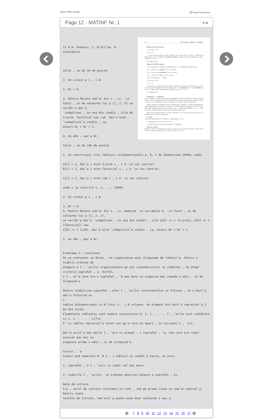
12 (159, 413)
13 (165, 413)
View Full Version (201, 12)
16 (183, 413)
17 (189, 413)
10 (147, 413)
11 (153, 413)
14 (171, 413)
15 (177, 413)
